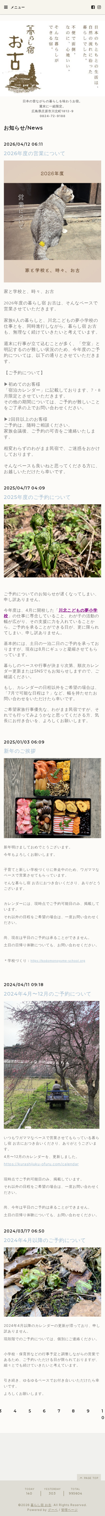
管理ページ (69, 1510)
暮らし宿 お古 (41, 1505)
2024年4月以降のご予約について (45, 1240)
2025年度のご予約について (37, 497)
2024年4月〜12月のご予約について (47, 994)
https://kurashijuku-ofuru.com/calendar (41, 1164)
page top (90, 1477)
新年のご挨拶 (20, 751)
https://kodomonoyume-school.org (58, 961)
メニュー (17, 7)
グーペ (53, 1510)
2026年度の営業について (34, 153)
